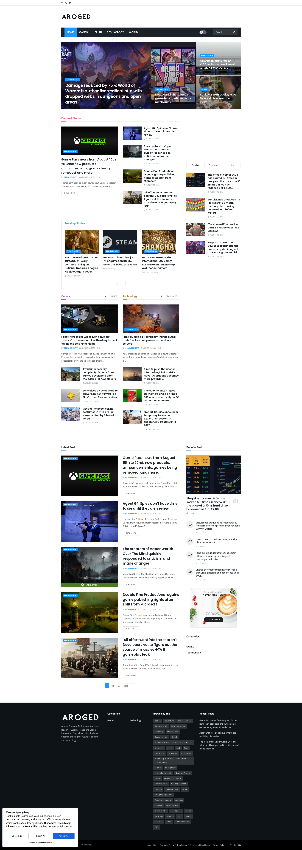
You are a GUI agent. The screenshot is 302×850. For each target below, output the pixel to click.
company (159, 731)
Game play (160, 753)
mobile (158, 767)
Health (97, 32)
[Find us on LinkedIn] (70, 3)
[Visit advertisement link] (213, 608)
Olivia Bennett (74, 108)
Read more (71, 193)
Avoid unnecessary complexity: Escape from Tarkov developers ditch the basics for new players (99, 374)
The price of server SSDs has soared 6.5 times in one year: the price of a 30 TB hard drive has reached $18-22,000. (224, 181)
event (169, 748)
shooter (158, 805)
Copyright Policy (167, 845)
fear (186, 748)
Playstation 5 (161, 783)
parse (157, 778)
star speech (176, 811)
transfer (158, 821)
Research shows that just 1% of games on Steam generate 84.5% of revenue (120, 261)
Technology (115, 32)
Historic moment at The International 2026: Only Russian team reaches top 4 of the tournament (158, 263)
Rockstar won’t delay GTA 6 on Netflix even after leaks (218, 98)
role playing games (164, 794)
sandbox (179, 800)
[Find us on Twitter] (66, 3)
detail (174, 737)
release (158, 789)
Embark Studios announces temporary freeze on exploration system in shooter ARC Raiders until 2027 (161, 418)
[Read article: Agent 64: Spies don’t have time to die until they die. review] (132, 133)
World (133, 32)
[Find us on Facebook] (62, 3)
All (106, 296)
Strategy (159, 816)
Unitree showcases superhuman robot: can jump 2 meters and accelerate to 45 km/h (217, 572)
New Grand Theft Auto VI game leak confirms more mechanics (173, 98)
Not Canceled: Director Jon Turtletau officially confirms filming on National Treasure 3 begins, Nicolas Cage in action (81, 264)
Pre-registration (178, 783)
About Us (152, 845)
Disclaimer (182, 845)
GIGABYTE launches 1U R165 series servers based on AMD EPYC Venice (217, 64)
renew (185, 789)
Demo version (161, 737)
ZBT (157, 827)
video (169, 821)
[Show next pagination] (133, 685)
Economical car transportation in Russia (174, 742)
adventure (169, 721)
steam (189, 811)
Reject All (40, 836)
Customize (17, 836)
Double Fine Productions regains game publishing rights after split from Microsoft (160, 176)
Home (70, 32)
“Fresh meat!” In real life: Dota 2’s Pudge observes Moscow (223, 228)
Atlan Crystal (161, 726)
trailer (188, 816)
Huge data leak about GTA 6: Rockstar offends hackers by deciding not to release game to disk (223, 247)
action (158, 721)
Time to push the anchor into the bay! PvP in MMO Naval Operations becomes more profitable (161, 374)
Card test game (178, 726)
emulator (159, 748)
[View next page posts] (123, 283)
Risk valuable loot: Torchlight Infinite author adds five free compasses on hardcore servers (149, 340)
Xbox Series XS (183, 821)
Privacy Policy (219, 845)
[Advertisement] (213, 135)
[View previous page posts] (117, 283)
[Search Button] (235, 32)
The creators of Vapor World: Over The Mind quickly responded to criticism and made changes (158, 153)
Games (83, 32)
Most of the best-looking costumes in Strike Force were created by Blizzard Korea (98, 413)
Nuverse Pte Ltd (183, 773)
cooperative (172, 731)
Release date (172, 789)
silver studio (161, 811)
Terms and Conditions (200, 845)
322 (126, 685)
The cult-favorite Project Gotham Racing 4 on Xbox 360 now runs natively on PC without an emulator (161, 395)
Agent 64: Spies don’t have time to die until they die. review (161, 131)
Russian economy (163, 800)
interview (173, 753)
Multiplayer (170, 767)
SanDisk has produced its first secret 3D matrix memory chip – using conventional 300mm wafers (224, 206)
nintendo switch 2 (163, 773)
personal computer (173, 778)
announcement (185, 721)
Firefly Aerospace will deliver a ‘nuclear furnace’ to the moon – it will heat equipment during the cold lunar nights (89, 340)
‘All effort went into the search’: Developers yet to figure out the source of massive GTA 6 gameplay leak (160, 199)
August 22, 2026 (92, 108)
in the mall (186, 753)
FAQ (178, 748)
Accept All (63, 836)
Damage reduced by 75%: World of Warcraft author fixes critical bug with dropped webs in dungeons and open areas (103, 94)
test (180, 816)
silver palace (172, 805)
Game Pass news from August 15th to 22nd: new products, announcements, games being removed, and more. (88, 166)
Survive (170, 816)
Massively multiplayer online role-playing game (171, 760)
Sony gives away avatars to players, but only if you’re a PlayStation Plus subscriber (100, 394)
